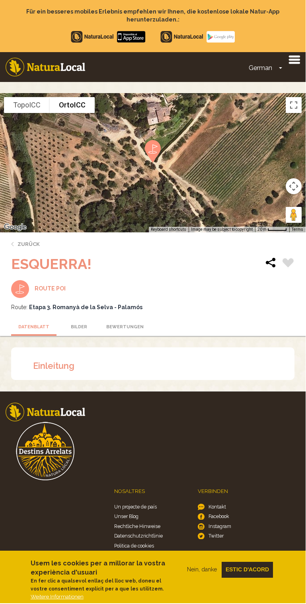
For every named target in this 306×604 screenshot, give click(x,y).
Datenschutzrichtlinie (138, 536)
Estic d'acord (247, 569)
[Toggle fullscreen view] (294, 105)
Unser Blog (126, 516)
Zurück (29, 244)
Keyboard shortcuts (168, 229)
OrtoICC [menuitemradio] (72, 105)
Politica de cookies (134, 546)
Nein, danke (202, 569)
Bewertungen (125, 326)
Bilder (79, 326)
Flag (288, 263)
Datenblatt (33, 326)
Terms (297, 229)
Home (45, 67)
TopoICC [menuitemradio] (27, 105)
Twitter (216, 536)
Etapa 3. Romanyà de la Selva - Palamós (85, 307)
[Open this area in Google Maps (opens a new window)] (15, 227)
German (260, 68)
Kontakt (217, 507)
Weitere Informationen (57, 597)
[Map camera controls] (294, 186)
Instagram (220, 526)
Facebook (219, 516)
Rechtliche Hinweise (137, 526)
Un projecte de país (135, 507)
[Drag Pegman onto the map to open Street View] (294, 215)
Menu (294, 59)
